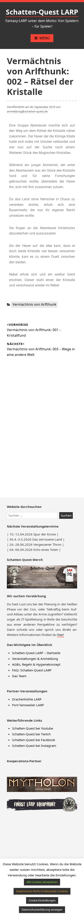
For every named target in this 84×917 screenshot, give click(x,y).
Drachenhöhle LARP (27, 699)
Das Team (19, 676)
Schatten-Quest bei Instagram (34, 745)
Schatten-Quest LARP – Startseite (36, 653)
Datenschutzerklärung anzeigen (42, 909)
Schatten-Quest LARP (42, 11)
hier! (60, 634)
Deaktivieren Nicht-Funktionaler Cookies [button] (42, 891)
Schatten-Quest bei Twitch (31, 734)
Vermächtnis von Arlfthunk (34, 304)
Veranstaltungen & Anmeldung (35, 658)
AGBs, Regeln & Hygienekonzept (36, 664)
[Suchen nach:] (33, 515)
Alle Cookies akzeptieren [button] (42, 882)
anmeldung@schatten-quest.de (27, 111)
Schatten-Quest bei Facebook (33, 740)
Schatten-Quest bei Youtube (32, 728)
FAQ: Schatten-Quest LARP (31, 670)
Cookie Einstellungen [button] (42, 900)
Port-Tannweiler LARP (28, 705)
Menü (44, 38)
